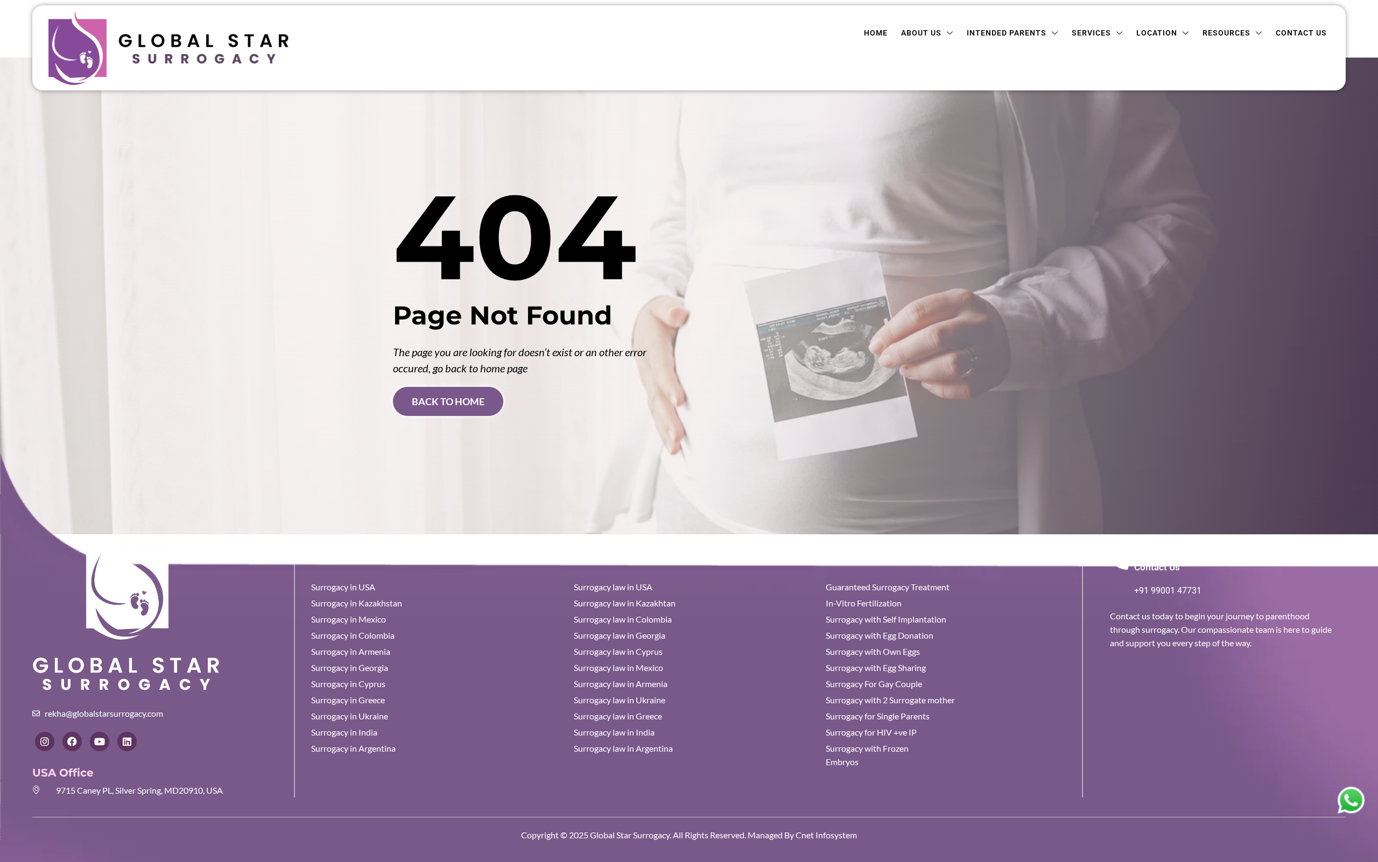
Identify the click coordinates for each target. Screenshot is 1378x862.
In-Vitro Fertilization (864, 603)
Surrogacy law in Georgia (619, 635)
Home (876, 33)
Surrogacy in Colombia (353, 635)
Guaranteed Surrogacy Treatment (888, 587)
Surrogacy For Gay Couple (874, 684)
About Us (921, 33)
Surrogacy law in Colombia (623, 619)
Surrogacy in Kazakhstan (356, 603)
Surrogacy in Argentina (353, 748)
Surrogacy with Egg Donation (879, 635)
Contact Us (1301, 33)
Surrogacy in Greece (348, 700)
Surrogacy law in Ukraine (619, 700)
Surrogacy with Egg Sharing (876, 667)
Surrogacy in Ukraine (349, 716)
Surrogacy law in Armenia (620, 684)
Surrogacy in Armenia (350, 651)
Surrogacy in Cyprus (348, 684)
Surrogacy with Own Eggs (873, 651)
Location (1156, 33)
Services (1091, 33)
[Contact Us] (1119, 559)
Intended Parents (1006, 33)
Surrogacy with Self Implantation (886, 619)
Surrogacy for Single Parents (878, 716)
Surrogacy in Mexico (348, 619)
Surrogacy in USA (343, 587)
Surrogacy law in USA (613, 587)
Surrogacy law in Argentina (623, 748)
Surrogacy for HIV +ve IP (871, 732)
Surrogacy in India (344, 732)
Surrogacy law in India (614, 732)
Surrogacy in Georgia (349, 667)
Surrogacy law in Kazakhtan (625, 603)
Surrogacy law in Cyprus (618, 651)
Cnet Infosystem (825, 835)
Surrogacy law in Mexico (618, 667)
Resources (1226, 33)
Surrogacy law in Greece (618, 716)
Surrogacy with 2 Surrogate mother (890, 700)
